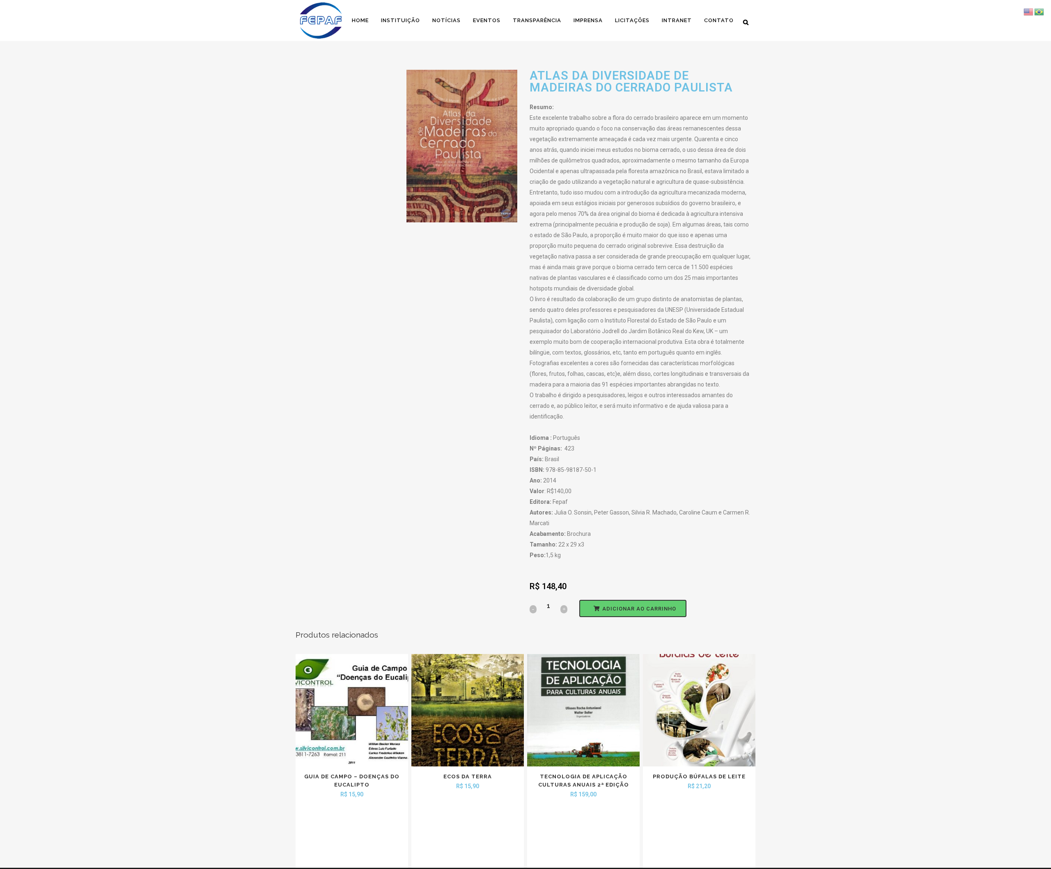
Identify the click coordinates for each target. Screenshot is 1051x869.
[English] (1028, 11)
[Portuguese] (1039, 11)
